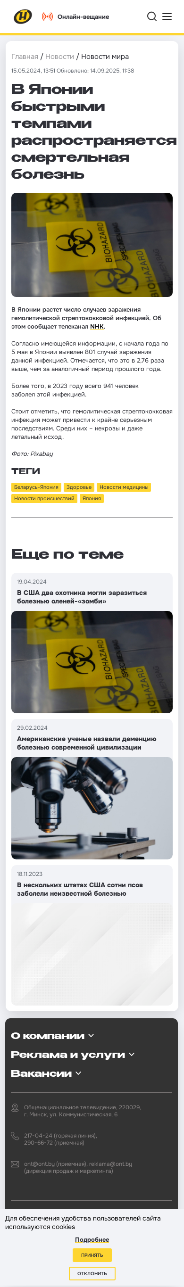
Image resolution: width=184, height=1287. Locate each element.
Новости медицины (124, 487)
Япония (92, 498)
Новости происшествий (44, 498)
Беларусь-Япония (36, 487)
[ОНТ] (23, 16)
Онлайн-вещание (83, 17)
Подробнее (92, 1240)
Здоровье (79, 487)
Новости (59, 56)
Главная (24, 56)
